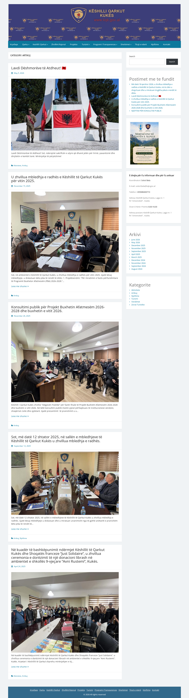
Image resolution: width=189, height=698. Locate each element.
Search (132, 56)
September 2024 (138, 266)
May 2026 (135, 242)
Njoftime (155, 44)
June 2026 (135, 239)
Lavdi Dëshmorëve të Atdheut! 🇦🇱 (38, 67)
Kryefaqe (14, 44)
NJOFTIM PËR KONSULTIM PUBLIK (146, 110)
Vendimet (135, 301)
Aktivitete (17, 165)
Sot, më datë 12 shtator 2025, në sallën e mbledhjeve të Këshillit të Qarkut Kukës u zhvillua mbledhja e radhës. (56, 438)
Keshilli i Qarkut (39, 44)
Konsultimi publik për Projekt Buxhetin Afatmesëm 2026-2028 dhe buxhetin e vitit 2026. (58, 308)
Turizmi (85, 44)
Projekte (73, 44)
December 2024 (138, 260)
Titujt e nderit (141, 44)
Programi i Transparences (104, 44)
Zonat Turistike (138, 304)
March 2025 (136, 257)
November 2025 (138, 248)
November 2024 (138, 263)
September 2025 (138, 251)
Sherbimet (125, 44)
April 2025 (135, 254)
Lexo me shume (23, 286)
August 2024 (136, 269)
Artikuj (24, 165)
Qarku (25, 44)
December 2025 (138, 245)
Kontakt (166, 44)
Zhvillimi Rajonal (58, 44)
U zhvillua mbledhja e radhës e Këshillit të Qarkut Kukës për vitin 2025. (57, 178)
